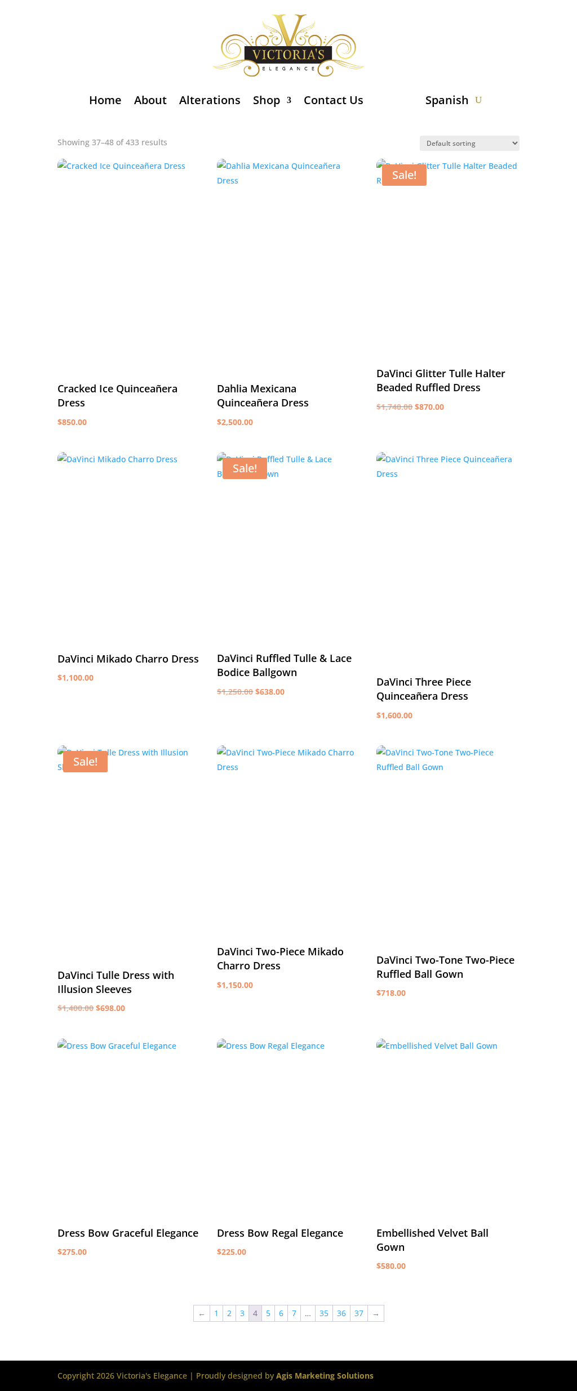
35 (324, 1313)
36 (341, 1313)
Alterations (210, 100)
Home (105, 100)
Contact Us (333, 100)
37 (358, 1313)
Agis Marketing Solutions (325, 1375)
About (150, 100)
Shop (266, 100)
